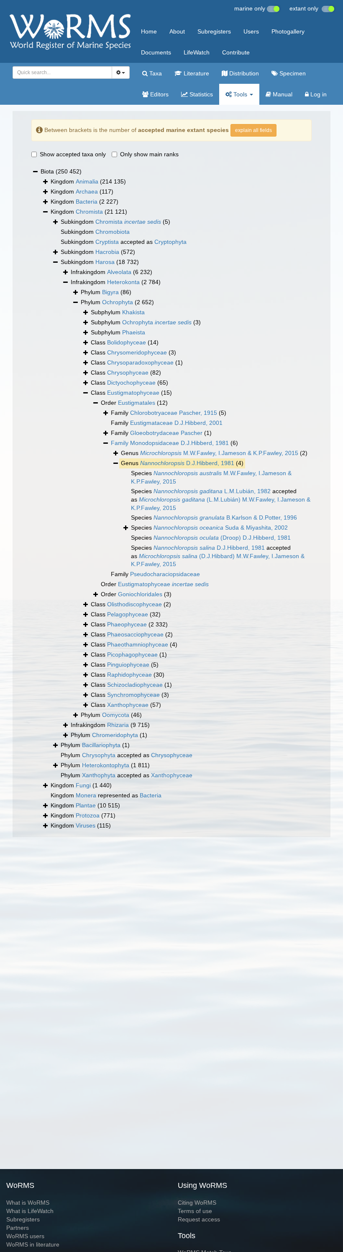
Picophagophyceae (132, 654)
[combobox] (62, 72)
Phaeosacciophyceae (135, 634)
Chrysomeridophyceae (137, 352)
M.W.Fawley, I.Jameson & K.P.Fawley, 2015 (219, 453)
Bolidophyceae (126, 342)
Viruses (85, 825)
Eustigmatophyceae (133, 392)
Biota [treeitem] (61, 171)
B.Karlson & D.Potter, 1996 (225, 517)
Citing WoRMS (197, 1202)
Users (251, 31)
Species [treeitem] (211, 477)
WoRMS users (25, 1236)
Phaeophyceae (127, 624)
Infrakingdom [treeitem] (111, 272)
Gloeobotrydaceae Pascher (166, 432)
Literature (195, 73)
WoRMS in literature (32, 1244)
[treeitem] (174, 443)
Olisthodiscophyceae (134, 604)
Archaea (87, 191)
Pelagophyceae (127, 614)
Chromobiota (112, 231)
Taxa (155, 73)
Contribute (236, 52)
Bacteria (86, 201)
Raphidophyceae (129, 674)
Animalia (87, 181)
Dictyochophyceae (131, 382)
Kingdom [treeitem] (88, 181)
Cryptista (107, 241)
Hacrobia (107, 251)
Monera (86, 795)
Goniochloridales (140, 594)
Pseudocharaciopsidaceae (165, 574)
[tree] (171, 499)
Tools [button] (240, 94)
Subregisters (214, 31)
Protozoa (88, 815)
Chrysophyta (98, 755)
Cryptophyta (170, 241)
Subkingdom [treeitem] (115, 221)
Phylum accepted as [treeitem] (126, 755)
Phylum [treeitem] (106, 292)
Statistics (200, 94)
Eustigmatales (136, 402)
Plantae (86, 805)
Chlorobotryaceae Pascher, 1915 (173, 412)
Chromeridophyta (115, 735)
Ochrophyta (117, 302)
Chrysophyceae (127, 372)
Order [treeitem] (134, 402)
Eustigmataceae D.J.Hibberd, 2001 (176, 422)
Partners (17, 1227)
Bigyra (110, 292)
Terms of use (195, 1211)
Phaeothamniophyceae (137, 644)
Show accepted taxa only (73, 154)
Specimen (292, 73)
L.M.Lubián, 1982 (212, 491)
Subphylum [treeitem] (118, 312)
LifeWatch (197, 52)
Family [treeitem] (168, 412)
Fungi (83, 785)
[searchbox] (60, 72)
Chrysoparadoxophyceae (140, 362)
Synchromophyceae (133, 694)
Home (149, 31)
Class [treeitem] (125, 342)
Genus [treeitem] (214, 453)
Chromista (89, 211)
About (177, 31)
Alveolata (119, 272)
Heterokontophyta (105, 765)
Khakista (133, 312)
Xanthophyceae (127, 704)
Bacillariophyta (101, 745)
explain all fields (253, 130)
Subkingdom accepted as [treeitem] (124, 241)
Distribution (243, 73)
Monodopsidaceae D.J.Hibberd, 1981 (179, 443)
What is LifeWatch (30, 1211)
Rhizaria (118, 725)
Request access (199, 1219)
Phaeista (133, 332)
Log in (318, 94)
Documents (156, 52)
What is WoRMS (27, 1202)
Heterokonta (123, 282)
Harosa (105, 262)
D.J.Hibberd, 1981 (187, 463)
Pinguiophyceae (128, 664)
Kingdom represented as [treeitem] (106, 795)
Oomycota (115, 714)
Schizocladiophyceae (135, 684)
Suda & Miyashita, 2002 (221, 527)
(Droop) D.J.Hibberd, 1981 (222, 537)
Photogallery (288, 31)
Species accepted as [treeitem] (220, 499)
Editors (158, 94)
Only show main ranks (149, 154)
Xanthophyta (98, 775)
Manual (281, 94)
